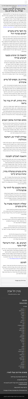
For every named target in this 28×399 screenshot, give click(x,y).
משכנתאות (22, 336)
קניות (23, 318)
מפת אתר (24, 300)
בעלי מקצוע (21, 358)
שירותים (22, 314)
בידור (23, 361)
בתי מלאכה (22, 354)
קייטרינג (22, 320)
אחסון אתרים (21, 366)
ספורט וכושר (21, 330)
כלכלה (23, 346)
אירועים (22, 362)
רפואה (23, 315)
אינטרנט (22, 364)
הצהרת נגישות (23, 303)
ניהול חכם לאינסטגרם (22, 379)
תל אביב (22, 309)
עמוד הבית (24, 5)
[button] (26, 2)
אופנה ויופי (22, 367)
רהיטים (22, 317)
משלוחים (22, 335)
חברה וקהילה (21, 349)
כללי (23, 345)
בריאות (22, 356)
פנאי (23, 323)
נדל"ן (23, 333)
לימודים (22, 341)
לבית (23, 343)
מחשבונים (22, 340)
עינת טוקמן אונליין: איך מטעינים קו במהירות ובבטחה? (15, 390)
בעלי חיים (22, 359)
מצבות (23, 338)
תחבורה (22, 312)
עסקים (22, 327)
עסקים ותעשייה (21, 325)
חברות (23, 348)
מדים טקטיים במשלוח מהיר (15, 258)
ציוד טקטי (19, 5)
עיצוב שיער (22, 328)
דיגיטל (23, 353)
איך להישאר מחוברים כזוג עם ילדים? (19, 376)
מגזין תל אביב (14, 291)
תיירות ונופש (21, 310)
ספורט (23, 331)
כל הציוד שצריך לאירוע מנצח (20, 387)
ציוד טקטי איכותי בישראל (8, 27)
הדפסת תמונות (21, 351)
